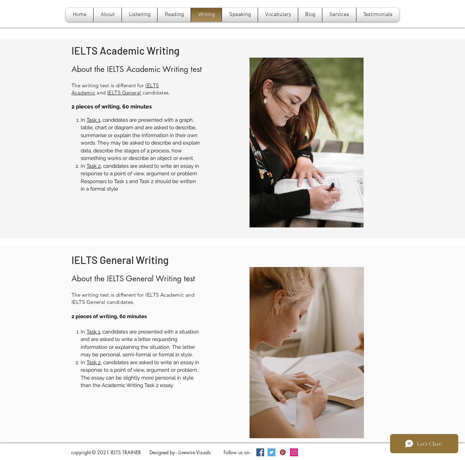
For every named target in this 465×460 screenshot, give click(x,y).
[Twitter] (271, 452)
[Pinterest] (283, 452)
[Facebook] (260, 452)
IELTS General (124, 92)
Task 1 (93, 120)
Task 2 (93, 166)
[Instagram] (294, 452)
